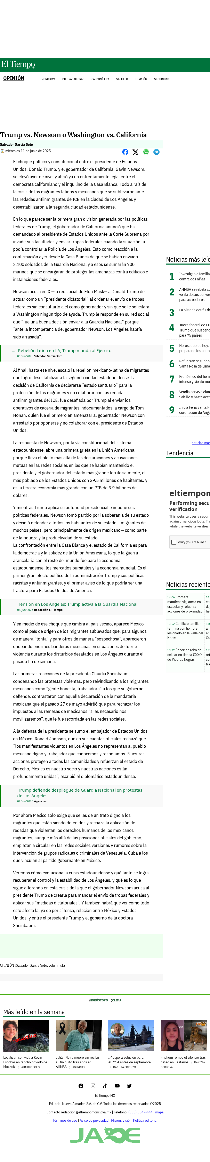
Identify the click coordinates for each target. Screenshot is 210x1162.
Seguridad (161, 79)
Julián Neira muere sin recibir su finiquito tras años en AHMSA (77, 1062)
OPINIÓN (13, 78)
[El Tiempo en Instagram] (96, 1087)
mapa (159, 1112)
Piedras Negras (73, 79)
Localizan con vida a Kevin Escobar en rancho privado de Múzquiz (25, 1062)
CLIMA (116, 1000)
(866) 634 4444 (140, 1112)
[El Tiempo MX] (18, 67)
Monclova (48, 79)
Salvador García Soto (31, 965)
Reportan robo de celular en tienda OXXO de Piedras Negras (184, 655)
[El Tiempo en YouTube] (120, 1087)
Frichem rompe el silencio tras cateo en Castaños (183, 1062)
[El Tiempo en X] (129, 1087)
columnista (57, 965)
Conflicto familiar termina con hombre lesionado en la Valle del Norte (185, 630)
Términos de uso (65, 1120)
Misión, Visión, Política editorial (134, 1120)
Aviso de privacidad (94, 1120)
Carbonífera (100, 79)
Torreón (141, 79)
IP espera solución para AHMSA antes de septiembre (129, 1062)
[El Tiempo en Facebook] (84, 1087)
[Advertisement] (105, 29)
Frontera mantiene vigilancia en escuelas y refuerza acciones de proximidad (184, 604)
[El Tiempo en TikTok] (108, 1087)
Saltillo (122, 79)
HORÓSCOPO (99, 1000)
